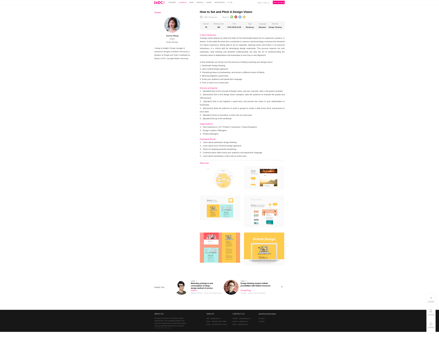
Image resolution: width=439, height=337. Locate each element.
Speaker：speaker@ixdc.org (241, 318)
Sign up (266, 3)
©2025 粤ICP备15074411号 (163, 328)
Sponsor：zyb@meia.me (240, 321)
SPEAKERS (172, 2)
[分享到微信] (231, 17)
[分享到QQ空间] (244, 17)
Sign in (260, 3)
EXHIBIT (209, 2)
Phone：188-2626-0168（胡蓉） (216, 321)
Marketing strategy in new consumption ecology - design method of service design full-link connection (202, 285)
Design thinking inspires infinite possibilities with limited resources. (256, 284)
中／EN (230, 2)
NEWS (192, 2)
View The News (278, 2)
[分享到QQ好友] (240, 17)
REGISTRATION (220, 2)
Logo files (262, 321)
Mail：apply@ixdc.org (213, 318)
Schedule (262, 318)
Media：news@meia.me (240, 324)
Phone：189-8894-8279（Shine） (217, 324)
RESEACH (200, 2)
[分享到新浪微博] (235, 17)
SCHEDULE (183, 2)
